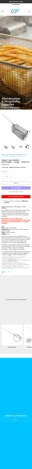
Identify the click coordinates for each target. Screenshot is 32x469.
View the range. (21, 242)
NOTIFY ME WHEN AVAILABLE (16, 196)
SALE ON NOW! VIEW (16, 2)
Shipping (11, 167)
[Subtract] (3, 176)
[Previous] (14, 351)
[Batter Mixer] (12, 335)
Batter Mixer (12, 347)
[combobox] (16, 419)
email (9, 255)
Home (3, 154)
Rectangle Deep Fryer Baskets (14, 154)
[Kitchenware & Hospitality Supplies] (16, 62)
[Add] (11, 176)
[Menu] (2, 11)
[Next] (18, 351)
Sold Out (16, 183)
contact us (9, 268)
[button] (29, 11)
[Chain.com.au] (15, 11)
